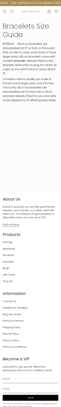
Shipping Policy (12, 327)
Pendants (8, 255)
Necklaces (9, 248)
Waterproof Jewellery (15, 307)
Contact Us (9, 301)
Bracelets (8, 261)
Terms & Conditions (14, 346)
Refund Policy (11, 333)
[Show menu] (4, 11)
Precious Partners (13, 320)
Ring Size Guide (12, 314)
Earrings (7, 242)
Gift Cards (9, 274)
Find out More (11, 224)
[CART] (56, 11)
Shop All (7, 281)
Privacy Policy (11, 340)
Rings (6, 268)
